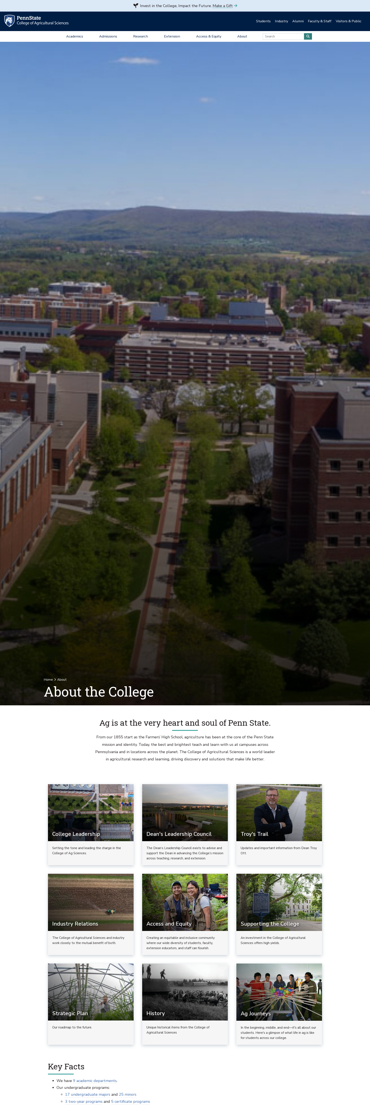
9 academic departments (95, 1080)
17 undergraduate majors (87, 1094)
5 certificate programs (130, 1101)
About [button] (242, 36)
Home (48, 679)
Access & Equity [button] (208, 36)
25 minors (127, 1094)
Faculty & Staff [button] (319, 21)
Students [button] (263, 21)
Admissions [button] (108, 36)
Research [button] (140, 36)
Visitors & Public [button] (348, 21)
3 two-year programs (84, 1101)
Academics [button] (74, 36)
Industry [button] (281, 21)
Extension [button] (172, 36)
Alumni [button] (298, 21)
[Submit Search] (308, 36)
